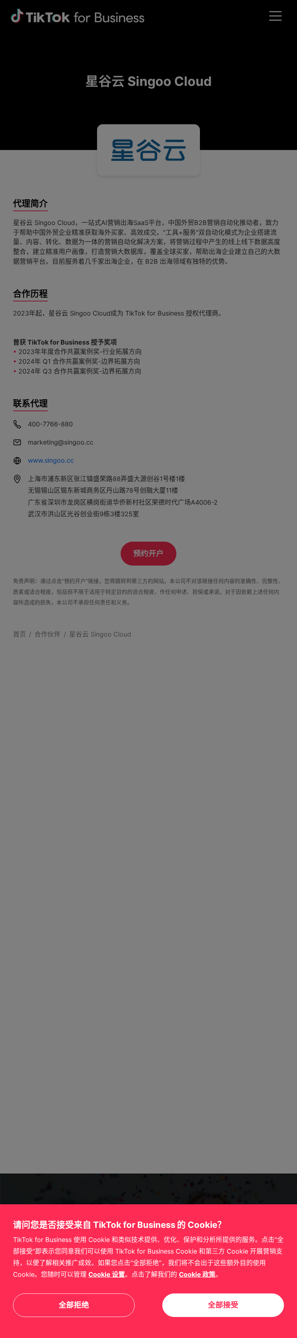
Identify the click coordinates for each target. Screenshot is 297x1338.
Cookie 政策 (197, 1274)
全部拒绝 (74, 1304)
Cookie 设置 (106, 1274)
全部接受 (223, 1304)
